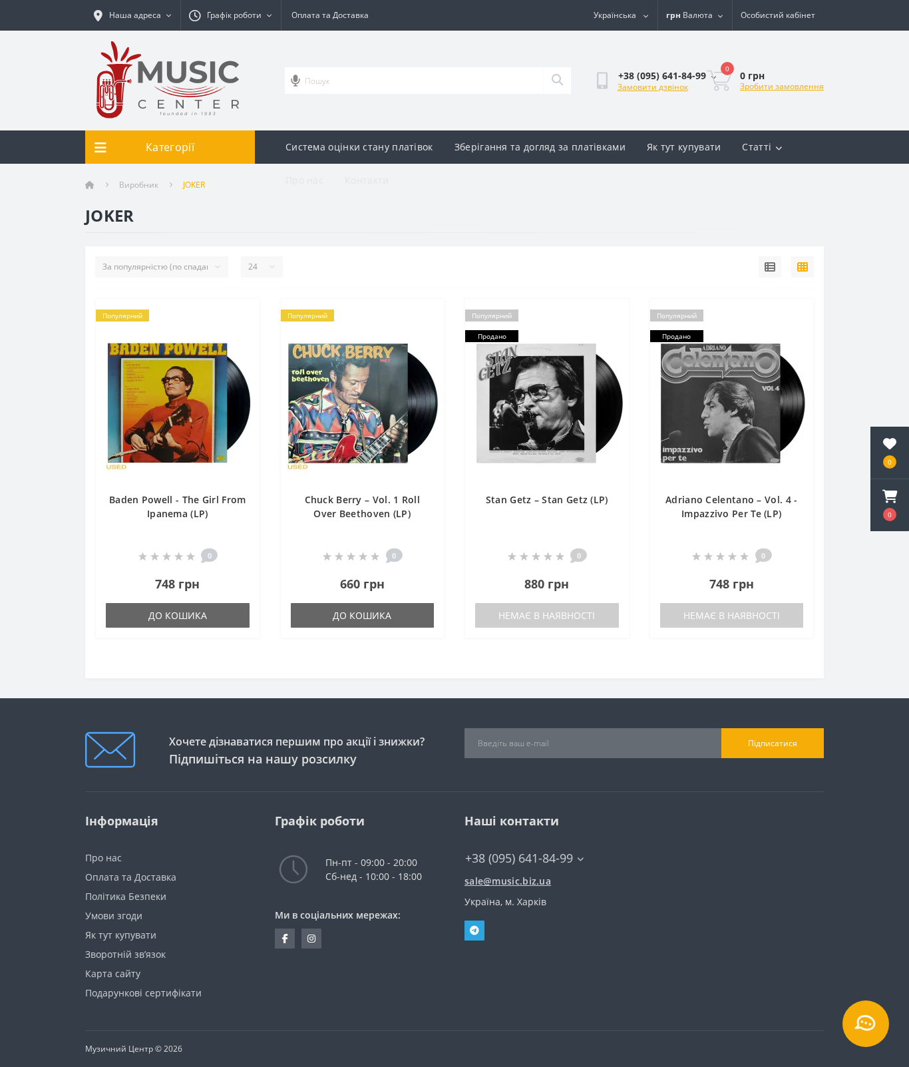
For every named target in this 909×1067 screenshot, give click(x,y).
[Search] (557, 80)
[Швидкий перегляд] (239, 337)
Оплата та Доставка (330, 15)
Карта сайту (112, 973)
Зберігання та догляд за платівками (540, 146)
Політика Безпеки (125, 896)
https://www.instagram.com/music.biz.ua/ (311, 939)
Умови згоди (113, 915)
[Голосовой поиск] (295, 80)
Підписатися (772, 743)
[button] (889, 505)
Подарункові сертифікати (143, 992)
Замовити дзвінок (653, 87)
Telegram (474, 931)
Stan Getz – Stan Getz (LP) (547, 499)
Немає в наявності (546, 615)
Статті (756, 146)
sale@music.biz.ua (507, 881)
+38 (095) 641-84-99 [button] (519, 858)
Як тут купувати (684, 146)
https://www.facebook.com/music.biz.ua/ (285, 939)
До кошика (177, 615)
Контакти (367, 180)
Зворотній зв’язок (125, 954)
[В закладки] (238, 316)
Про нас (304, 180)
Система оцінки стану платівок (359, 146)
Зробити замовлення (782, 86)
